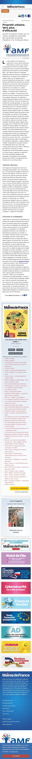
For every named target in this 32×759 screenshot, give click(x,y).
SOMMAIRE (11, 349)
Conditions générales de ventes (11, 721)
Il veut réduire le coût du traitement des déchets (16, 432)
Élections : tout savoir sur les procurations (15, 440)
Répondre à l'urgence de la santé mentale (15, 420)
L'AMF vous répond (9, 358)
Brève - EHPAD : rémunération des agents (15, 473)
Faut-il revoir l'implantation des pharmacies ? (16, 384)
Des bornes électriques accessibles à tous (15, 418)
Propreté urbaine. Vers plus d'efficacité (14, 443)
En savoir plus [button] (13, 751)
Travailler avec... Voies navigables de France (16, 442)
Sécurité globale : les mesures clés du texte (16, 385)
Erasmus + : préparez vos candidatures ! (15, 397)
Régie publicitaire (7, 724)
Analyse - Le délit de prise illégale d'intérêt (15, 370)
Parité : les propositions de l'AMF (13, 391)
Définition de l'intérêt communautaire (14, 405)
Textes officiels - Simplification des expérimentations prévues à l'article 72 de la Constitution (15, 455)
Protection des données (8, 705)
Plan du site (5, 708)
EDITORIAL (19, 349)
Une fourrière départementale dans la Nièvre (15, 422)
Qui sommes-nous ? (7, 700)
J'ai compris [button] (16, 756)
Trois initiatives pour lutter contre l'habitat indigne (17, 416)
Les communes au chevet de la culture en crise (16, 399)
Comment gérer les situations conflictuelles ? (16, 362)
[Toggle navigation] (2, 6)
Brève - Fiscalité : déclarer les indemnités (15, 474)
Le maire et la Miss (9, 368)
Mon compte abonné (8, 711)
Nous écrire (5, 713)
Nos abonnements (7, 703)
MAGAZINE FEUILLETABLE (15, 353)
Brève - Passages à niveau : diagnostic (14, 471)
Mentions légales (7, 719)
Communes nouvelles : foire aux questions (15, 411)
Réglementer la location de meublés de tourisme (17, 434)
